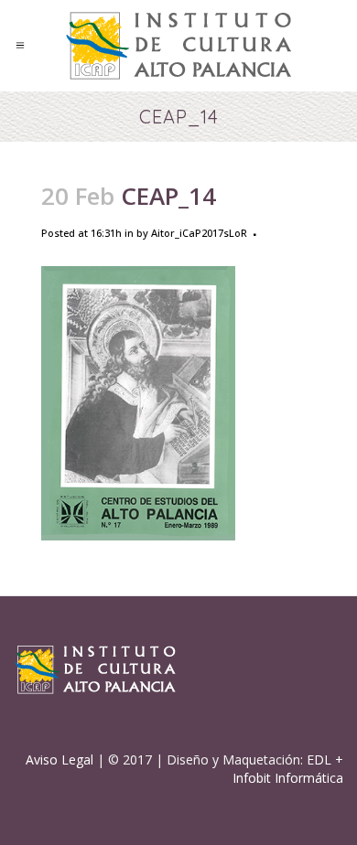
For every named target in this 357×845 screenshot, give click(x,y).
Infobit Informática (288, 777)
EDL (319, 759)
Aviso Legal (59, 759)
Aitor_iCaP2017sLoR (199, 233)
